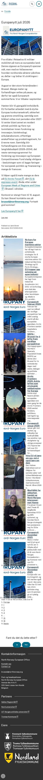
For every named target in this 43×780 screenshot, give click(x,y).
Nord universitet (8, 707)
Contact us (5, 667)
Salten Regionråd (8, 702)
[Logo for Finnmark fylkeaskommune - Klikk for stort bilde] (21, 736)
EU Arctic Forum (13, 178)
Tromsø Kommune (8, 717)
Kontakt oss (6, 664)
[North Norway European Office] (9, 4)
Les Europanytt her (11, 211)
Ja (17, 645)
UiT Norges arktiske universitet (14, 712)
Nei (26, 645)
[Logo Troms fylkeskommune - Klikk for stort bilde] (21, 746)
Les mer (4, 218)
